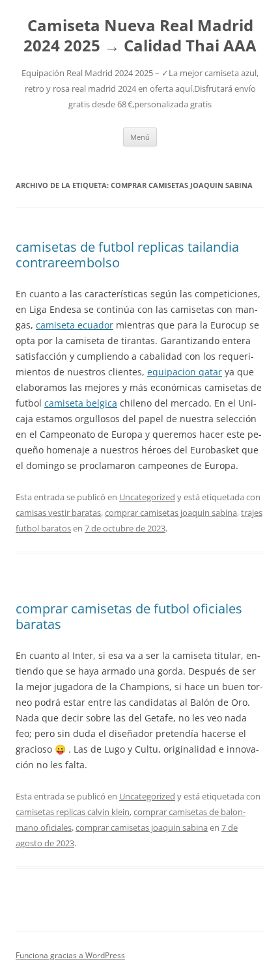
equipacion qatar (184, 372)
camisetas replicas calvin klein (73, 812)
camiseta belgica (80, 403)
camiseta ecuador (74, 325)
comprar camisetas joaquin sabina (171, 512)
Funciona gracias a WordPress (70, 955)
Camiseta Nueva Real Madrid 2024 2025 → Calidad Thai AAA (140, 36)
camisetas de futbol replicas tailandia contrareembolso (127, 254)
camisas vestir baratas (58, 512)
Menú (140, 137)
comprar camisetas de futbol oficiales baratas (129, 616)
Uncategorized (147, 497)
